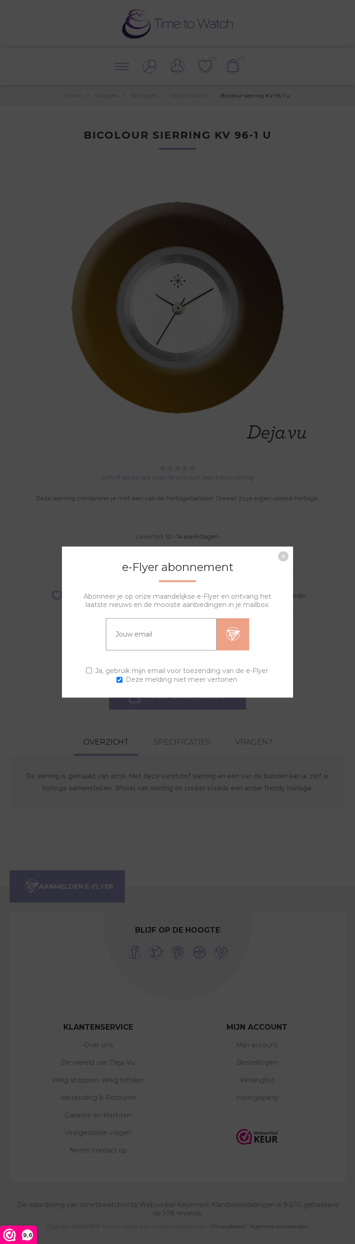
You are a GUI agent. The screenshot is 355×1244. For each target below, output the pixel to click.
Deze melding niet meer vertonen (181, 679)
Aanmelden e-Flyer (233, 634)
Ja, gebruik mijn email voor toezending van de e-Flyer (181, 671)
